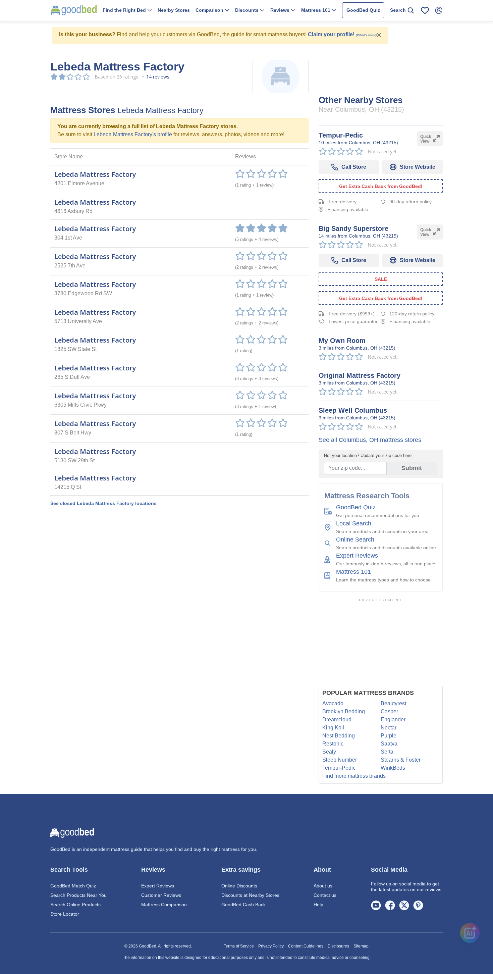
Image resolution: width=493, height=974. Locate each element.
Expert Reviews (357, 555)
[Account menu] (439, 10)
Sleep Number (339, 760)
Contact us (325, 895)
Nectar (388, 727)
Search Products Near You (78, 895)
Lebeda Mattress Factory (95, 174)
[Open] (470, 930)
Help (318, 904)
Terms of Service (239, 946)
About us (323, 885)
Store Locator (64, 914)
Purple (388, 735)
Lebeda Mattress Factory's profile (133, 134)
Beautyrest (393, 703)
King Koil (333, 727)
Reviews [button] (280, 10)
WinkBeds (393, 768)
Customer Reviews (161, 895)
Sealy (329, 752)
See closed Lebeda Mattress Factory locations (103, 503)
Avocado (332, 703)
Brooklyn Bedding (343, 711)
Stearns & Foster (401, 760)
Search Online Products (75, 904)
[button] (127, 10)
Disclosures (338, 946)
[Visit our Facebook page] (390, 905)
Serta (387, 752)
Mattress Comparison (164, 904)
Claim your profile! (331, 34)
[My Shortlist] (425, 10)
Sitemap (361, 946)
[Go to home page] (74, 10)
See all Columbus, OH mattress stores (370, 440)
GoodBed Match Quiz (73, 885)
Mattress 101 (353, 571)
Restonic (332, 744)
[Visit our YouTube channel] (376, 905)
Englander (393, 719)
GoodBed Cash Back (243, 904)
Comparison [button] (210, 10)
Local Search (353, 523)
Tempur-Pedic (338, 768)
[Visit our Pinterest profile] (418, 905)
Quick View (425, 139)
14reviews (157, 76)
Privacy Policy (271, 946)
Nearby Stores (174, 10)
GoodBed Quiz (363, 10)
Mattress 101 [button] (316, 10)
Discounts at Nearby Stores (250, 895)
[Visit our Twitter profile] (404, 905)
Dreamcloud (336, 719)
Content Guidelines (305, 946)
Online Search (355, 539)
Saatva (389, 744)
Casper (389, 711)
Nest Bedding (338, 735)
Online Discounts (239, 885)
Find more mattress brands (354, 776)
